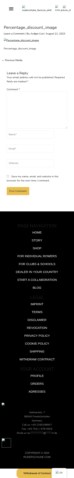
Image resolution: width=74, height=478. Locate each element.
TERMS (37, 312)
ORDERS (37, 383)
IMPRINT (37, 304)
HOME (37, 232)
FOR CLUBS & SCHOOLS (37, 264)
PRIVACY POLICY (37, 335)
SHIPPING (37, 351)
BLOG (37, 287)
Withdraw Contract (37, 359)
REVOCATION (37, 328)
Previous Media (12, 60)
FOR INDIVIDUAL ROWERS (37, 256)
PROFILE (37, 376)
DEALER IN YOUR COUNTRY (37, 272)
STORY (37, 240)
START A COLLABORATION (37, 280)
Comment (13, 89)
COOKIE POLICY (37, 343)
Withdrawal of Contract (37, 473)
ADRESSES (37, 391)
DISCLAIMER (37, 320)
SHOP (37, 248)
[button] (11, 8)
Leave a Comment (14, 33)
